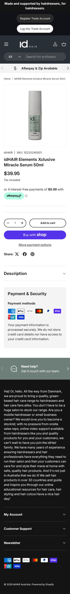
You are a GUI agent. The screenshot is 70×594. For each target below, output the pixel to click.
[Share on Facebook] (25, 254)
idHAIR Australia (22, 584)
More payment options (35, 245)
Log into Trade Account (35, 28)
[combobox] (35, 57)
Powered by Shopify (43, 584)
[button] (64, 44)
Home (7, 78)
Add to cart (47, 223)
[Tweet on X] (17, 254)
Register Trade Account (35, 18)
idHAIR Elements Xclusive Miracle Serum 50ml (39, 78)
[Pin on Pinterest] (32, 254)
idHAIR (8, 152)
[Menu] (6, 44)
